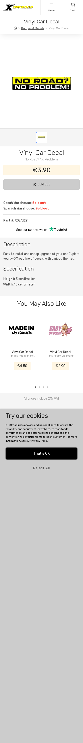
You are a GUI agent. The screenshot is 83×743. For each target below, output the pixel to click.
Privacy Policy (39, 440)
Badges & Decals (32, 28)
